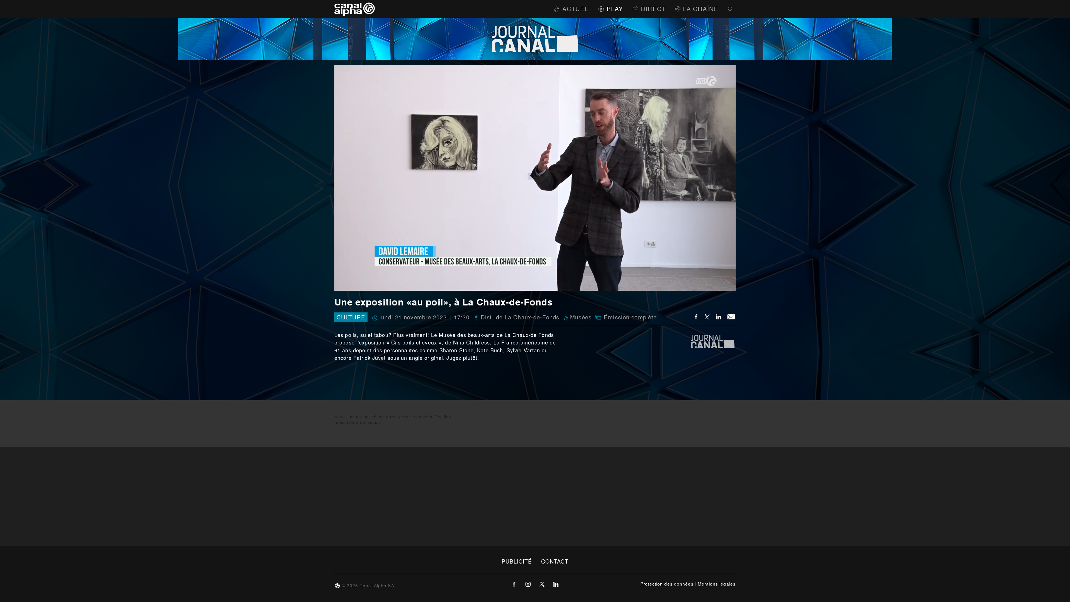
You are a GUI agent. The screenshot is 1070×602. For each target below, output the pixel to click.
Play (615, 8)
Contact (555, 561)
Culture (351, 317)
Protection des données (667, 584)
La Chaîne (700, 8)
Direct (653, 8)
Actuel (575, 8)
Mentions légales (717, 584)
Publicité (517, 561)
